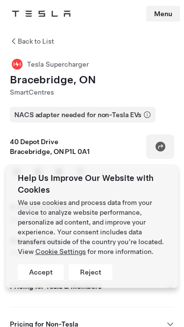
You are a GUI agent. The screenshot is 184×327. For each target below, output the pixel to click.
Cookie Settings (60, 251)
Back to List (36, 41)
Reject (90, 272)
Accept (41, 272)
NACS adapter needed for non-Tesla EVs (77, 115)
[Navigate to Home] (41, 14)
